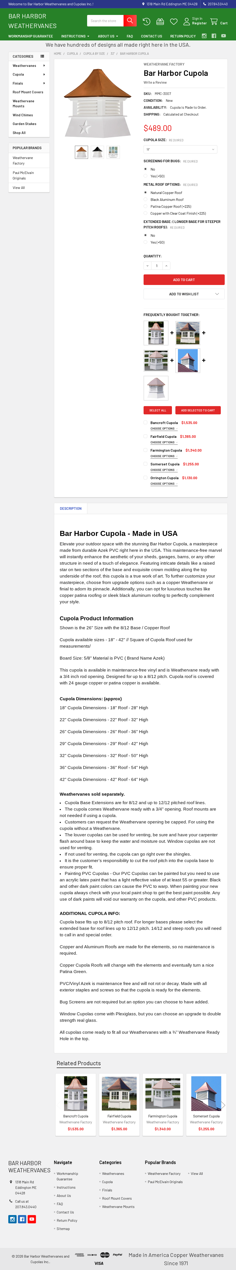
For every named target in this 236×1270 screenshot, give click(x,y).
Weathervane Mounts (23, 103)
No (152, 169)
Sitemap (63, 1228)
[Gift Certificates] (161, 21)
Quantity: (153, 256)
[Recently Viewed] (147, 21)
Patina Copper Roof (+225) (170, 206)
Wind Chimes (23, 115)
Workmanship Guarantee (30, 36)
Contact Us (151, 36)
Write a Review (155, 82)
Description (71, 508)
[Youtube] (223, 36)
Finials (18, 83)
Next (223, 1105)
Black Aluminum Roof (167, 199)
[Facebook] (214, 36)
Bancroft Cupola (164, 422)
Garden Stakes (24, 124)
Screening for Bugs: (171, 161)
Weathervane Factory (23, 160)
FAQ (130, 36)
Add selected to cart (198, 410)
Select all (157, 410)
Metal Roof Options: (171, 184)
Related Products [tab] (79, 1062)
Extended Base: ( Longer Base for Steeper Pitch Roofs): (182, 224)
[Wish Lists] (174, 21)
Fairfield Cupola (163, 436)
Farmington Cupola (166, 450)
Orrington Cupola (164, 478)
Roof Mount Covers (28, 92)
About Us (106, 36)
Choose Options (162, 428)
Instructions (73, 36)
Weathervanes (24, 65)
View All (19, 187)
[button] (184, 294)
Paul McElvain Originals (23, 175)
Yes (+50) (157, 176)
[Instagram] (204, 36)
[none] (97, 102)
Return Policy (183, 36)
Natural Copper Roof (166, 192)
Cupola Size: (164, 139)
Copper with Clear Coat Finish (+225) (178, 213)
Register (199, 23)
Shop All (19, 133)
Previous (58, 1105)
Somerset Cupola (165, 464)
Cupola (18, 74)
